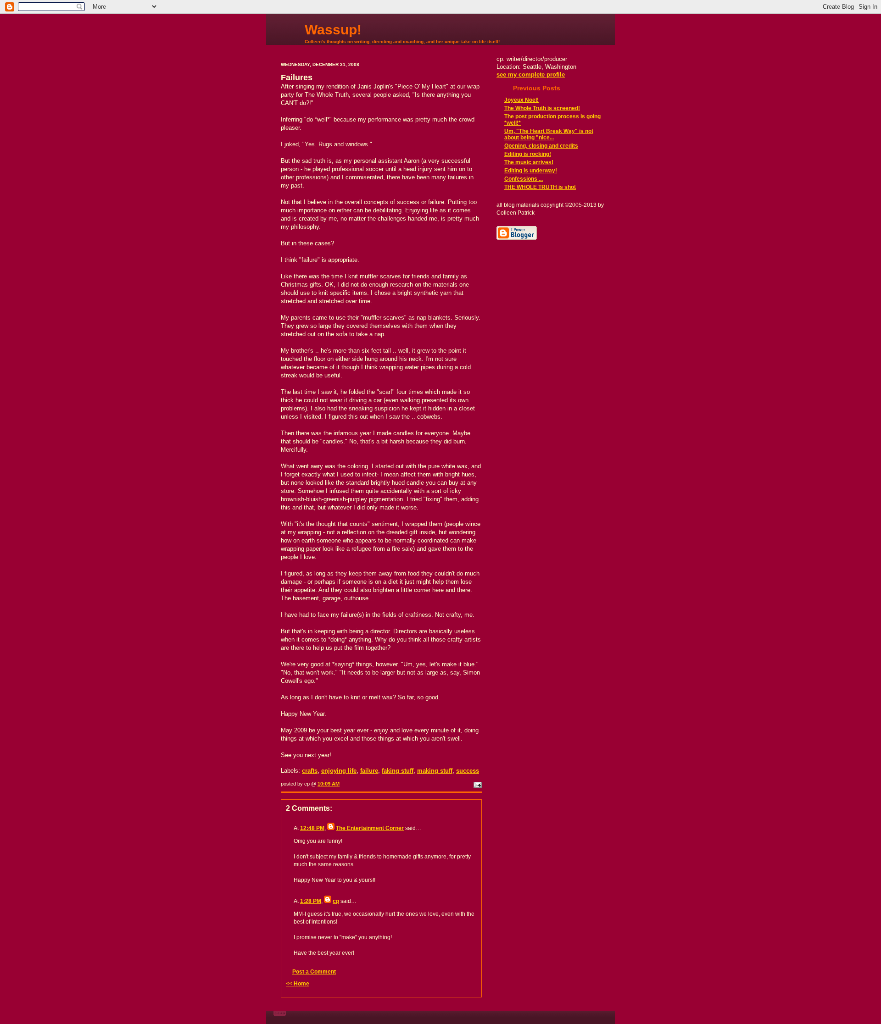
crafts (310, 770)
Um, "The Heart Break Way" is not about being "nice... (548, 134)
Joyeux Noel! (521, 100)
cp (336, 901)
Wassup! (333, 29)
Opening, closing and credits (541, 146)
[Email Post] (476, 783)
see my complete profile (530, 74)
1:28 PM (310, 901)
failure (369, 770)
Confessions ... (523, 179)
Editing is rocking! (527, 154)
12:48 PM (312, 828)
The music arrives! (528, 162)
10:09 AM (329, 783)
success (467, 770)
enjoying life (339, 770)
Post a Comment (314, 972)
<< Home (297, 983)
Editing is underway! (530, 170)
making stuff (434, 770)
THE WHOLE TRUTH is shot (540, 187)
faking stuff (397, 770)
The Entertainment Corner (370, 828)
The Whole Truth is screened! (542, 108)
